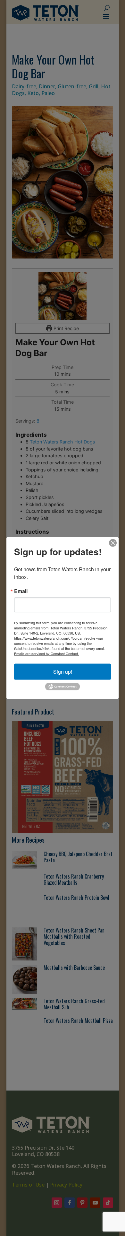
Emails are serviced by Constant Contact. (46, 653)
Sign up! (62, 671)
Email (21, 590)
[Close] (113, 543)
